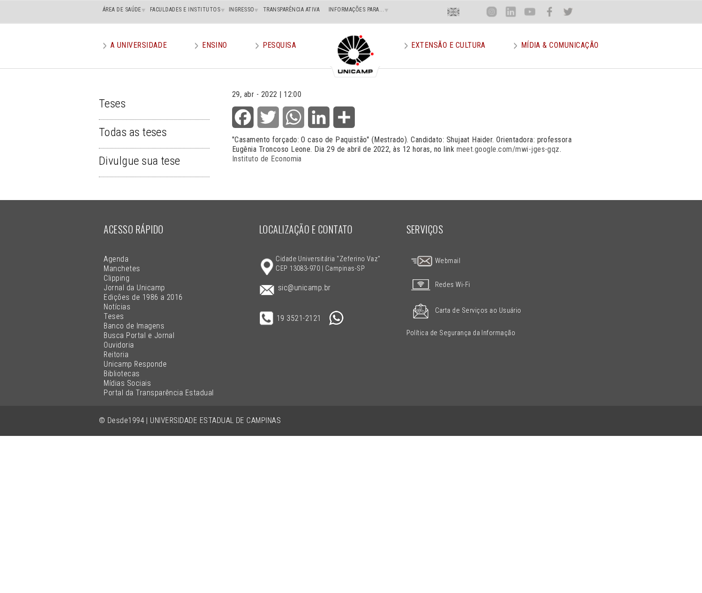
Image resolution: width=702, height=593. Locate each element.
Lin (510, 11)
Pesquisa (280, 45)
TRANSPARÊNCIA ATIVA (291, 9)
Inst (492, 11)
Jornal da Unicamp (134, 287)
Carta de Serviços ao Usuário (478, 311)
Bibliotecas (121, 373)
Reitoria (116, 354)
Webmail (446, 261)
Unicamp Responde (135, 364)
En (453, 11)
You (529, 11)
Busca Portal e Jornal (139, 335)
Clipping (116, 278)
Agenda (116, 259)
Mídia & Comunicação (560, 45)
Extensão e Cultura (448, 45)
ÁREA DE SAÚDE (122, 9)
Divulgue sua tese (140, 161)
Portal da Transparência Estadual (158, 392)
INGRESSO (242, 9)
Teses (112, 103)
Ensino (214, 45)
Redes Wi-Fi (452, 285)
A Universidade (138, 45)
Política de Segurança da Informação (461, 333)
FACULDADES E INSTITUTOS (185, 9)
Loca (472, 11)
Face (549, 11)
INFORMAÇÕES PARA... (356, 9)
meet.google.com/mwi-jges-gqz (508, 149)
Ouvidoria (119, 344)
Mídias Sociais (127, 383)
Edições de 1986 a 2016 (143, 297)
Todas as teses (133, 132)
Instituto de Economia (267, 158)
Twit (568, 11)
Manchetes (122, 268)
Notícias (117, 306)
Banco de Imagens (134, 325)
